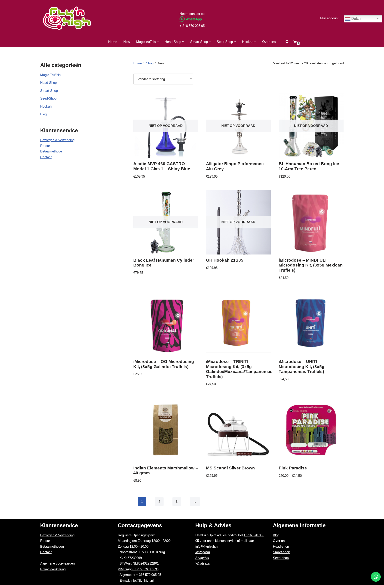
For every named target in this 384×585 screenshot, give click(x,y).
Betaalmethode (51, 151)
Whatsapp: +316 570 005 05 (138, 569)
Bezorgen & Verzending (57, 140)
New (126, 42)
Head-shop (281, 546)
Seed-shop (281, 558)
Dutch (355, 18)
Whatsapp (202, 563)
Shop (150, 63)
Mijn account (329, 18)
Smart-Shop (49, 90)
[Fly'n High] (67, 18)
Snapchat (202, 558)
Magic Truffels (50, 75)
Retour (45, 146)
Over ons (269, 42)
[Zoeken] (287, 41)
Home (112, 42)
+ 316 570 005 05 (192, 26)
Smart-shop (281, 552)
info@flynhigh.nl (142, 580)
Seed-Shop (48, 98)
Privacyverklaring (53, 569)
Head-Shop (48, 82)
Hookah (46, 106)
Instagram (202, 552)
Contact (46, 157)
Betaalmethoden (52, 546)
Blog (43, 114)
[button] (158, 42)
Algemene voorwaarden (57, 563)
